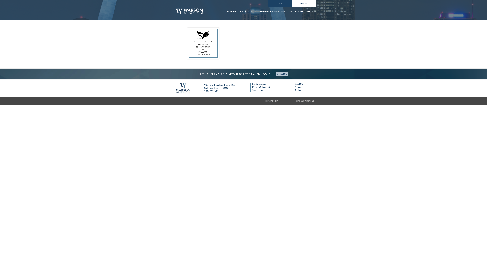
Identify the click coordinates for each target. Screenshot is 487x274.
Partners (298, 87)
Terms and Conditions (304, 101)
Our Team (311, 11)
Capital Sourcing (248, 11)
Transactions (295, 11)
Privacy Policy (271, 101)
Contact (298, 90)
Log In (279, 3)
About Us (231, 11)
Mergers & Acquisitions (272, 11)
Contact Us (304, 3)
